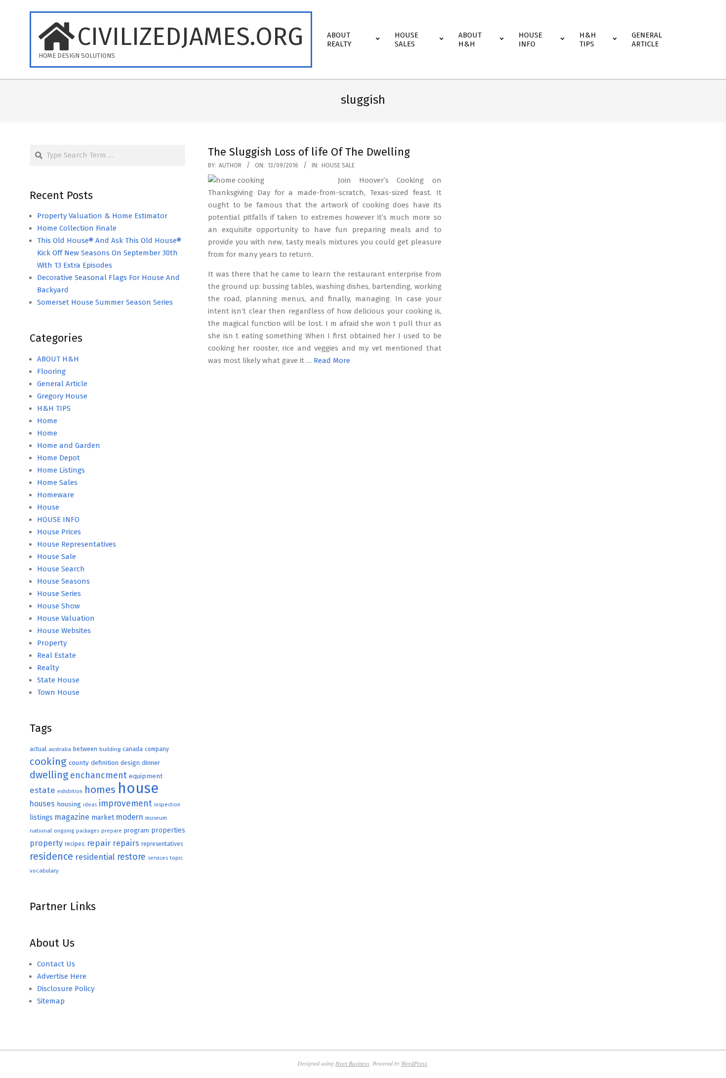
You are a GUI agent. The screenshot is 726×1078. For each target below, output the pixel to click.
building (110, 749)
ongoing (64, 831)
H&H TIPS (54, 408)
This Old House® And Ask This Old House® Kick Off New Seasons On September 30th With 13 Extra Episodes (109, 253)
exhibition (69, 791)
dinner (151, 762)
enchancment (98, 775)
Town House (58, 692)
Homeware (55, 494)
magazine (72, 817)
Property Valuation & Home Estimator (102, 215)
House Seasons (63, 581)
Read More (332, 360)
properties (168, 830)
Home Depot (58, 457)
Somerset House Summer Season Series (105, 302)
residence (51, 856)
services (158, 858)
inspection (167, 804)
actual (38, 749)
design (130, 762)
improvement (125, 804)
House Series (59, 593)
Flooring (51, 371)
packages (87, 831)
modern (129, 817)
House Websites (64, 630)
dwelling (49, 775)
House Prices (59, 531)
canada (132, 749)
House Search (61, 568)
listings (41, 817)
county (79, 763)
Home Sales (57, 482)
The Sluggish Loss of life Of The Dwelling (309, 152)
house (138, 788)
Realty (48, 667)
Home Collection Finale (77, 228)
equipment (145, 776)
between (85, 749)
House (48, 507)
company (157, 749)
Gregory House (62, 396)
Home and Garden (68, 445)
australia (59, 749)
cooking (48, 761)
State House (58, 680)
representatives (162, 843)
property (46, 843)
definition (105, 762)
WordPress (414, 1063)
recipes (75, 843)
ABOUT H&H (58, 359)
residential (95, 857)
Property (52, 643)
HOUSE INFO (58, 519)
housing (69, 804)
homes (100, 790)
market (102, 817)
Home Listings (61, 470)
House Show (58, 605)
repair (99, 843)
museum (156, 817)
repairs (126, 843)
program (136, 830)
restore (131, 856)
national (41, 830)
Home (47, 420)
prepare (111, 831)
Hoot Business (352, 1063)
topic (176, 857)
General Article (62, 383)
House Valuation (66, 618)
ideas (90, 804)
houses (42, 803)
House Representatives (76, 544)
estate (42, 790)
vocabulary (44, 870)
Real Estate (56, 655)
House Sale (338, 165)
